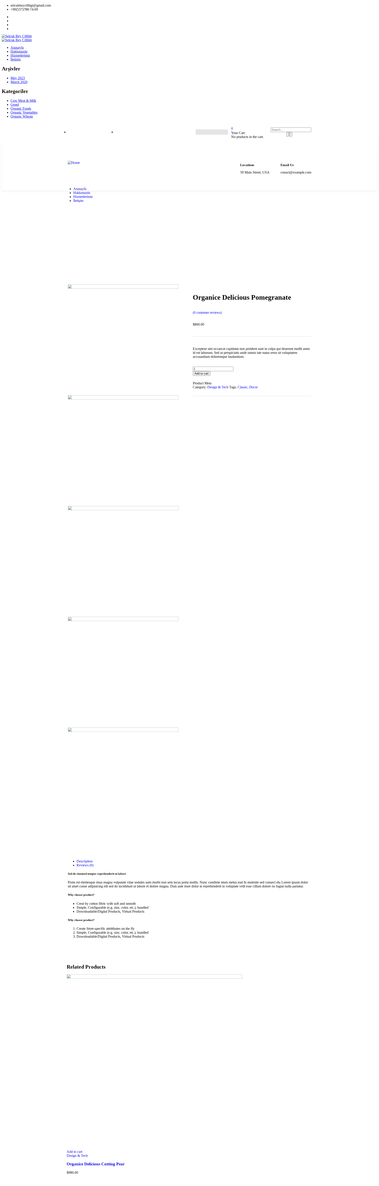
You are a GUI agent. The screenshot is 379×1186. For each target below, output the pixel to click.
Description (85, 861)
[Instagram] (214, 132)
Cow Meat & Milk (23, 100)
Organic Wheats (22, 116)
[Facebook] (197, 132)
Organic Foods (21, 108)
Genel (15, 104)
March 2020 (19, 82)
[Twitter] (205, 132)
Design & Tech (217, 387)
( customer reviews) (207, 312)
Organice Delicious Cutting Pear (96, 1164)
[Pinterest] (222, 132)
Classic (242, 387)
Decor (253, 387)
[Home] (74, 163)
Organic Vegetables (24, 112)
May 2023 (18, 78)
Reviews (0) (85, 865)
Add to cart (202, 373)
